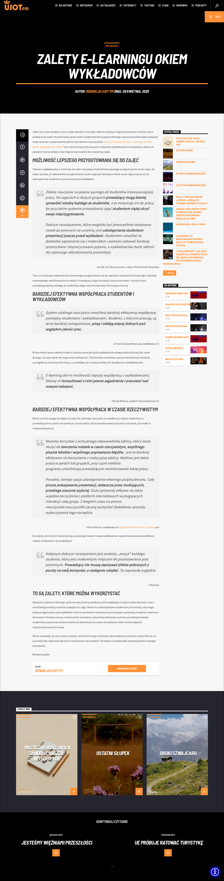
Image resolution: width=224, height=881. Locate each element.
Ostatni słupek (184, 150)
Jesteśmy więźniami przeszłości (56, 842)
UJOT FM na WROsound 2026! (191, 185)
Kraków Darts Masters (178, 304)
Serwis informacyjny (176, 293)
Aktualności (107, 5)
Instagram (86, 5)
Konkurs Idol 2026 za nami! (191, 224)
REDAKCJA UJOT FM (99, 91)
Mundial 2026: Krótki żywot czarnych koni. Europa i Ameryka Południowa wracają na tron (191, 213)
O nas (165, 5)
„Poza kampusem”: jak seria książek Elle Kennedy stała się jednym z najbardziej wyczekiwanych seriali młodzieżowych (185, 257)
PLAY (217, 16)
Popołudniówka (174, 348)
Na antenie (65, 5)
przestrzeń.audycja (176, 315)
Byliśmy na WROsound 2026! (191, 173)
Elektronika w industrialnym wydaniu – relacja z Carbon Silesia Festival (190, 240)
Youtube (149, 5)
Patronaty (129, 5)
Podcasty (201, 5)
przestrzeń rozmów (176, 326)
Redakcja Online (26, 789)
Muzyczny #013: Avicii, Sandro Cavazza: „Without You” (190, 141)
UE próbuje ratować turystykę (169, 842)
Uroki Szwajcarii (185, 161)
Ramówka (181, 5)
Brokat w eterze (174, 359)
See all (170, 273)
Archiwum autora (127, 668)
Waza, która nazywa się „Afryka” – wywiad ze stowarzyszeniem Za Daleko (191, 200)
